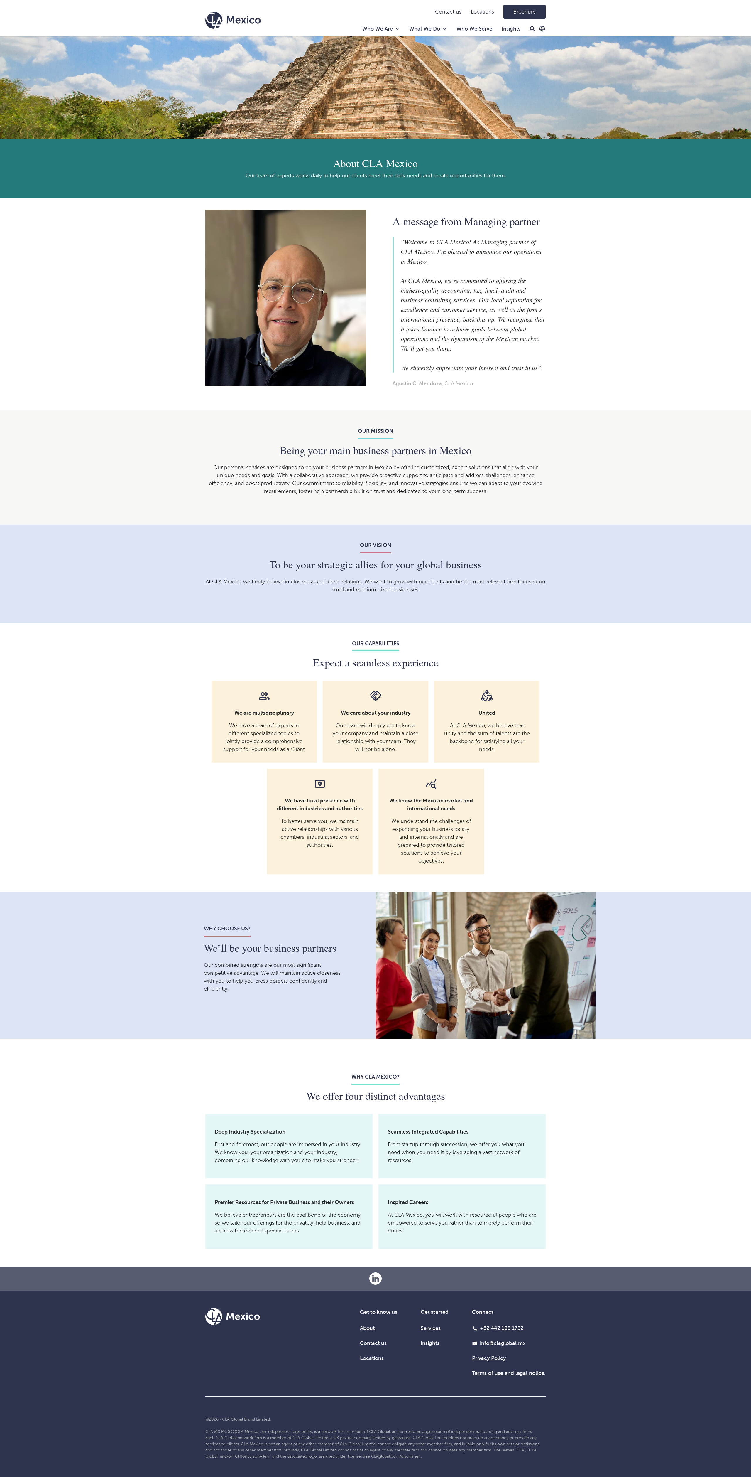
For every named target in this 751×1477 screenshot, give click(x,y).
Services (431, 1328)
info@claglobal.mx (502, 1343)
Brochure (524, 12)
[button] (542, 29)
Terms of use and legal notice (508, 1373)
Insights (511, 29)
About (367, 1328)
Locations (482, 12)
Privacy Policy (489, 1358)
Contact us (448, 12)
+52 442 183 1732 (501, 1328)
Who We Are (377, 29)
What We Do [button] (424, 29)
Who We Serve (474, 29)
